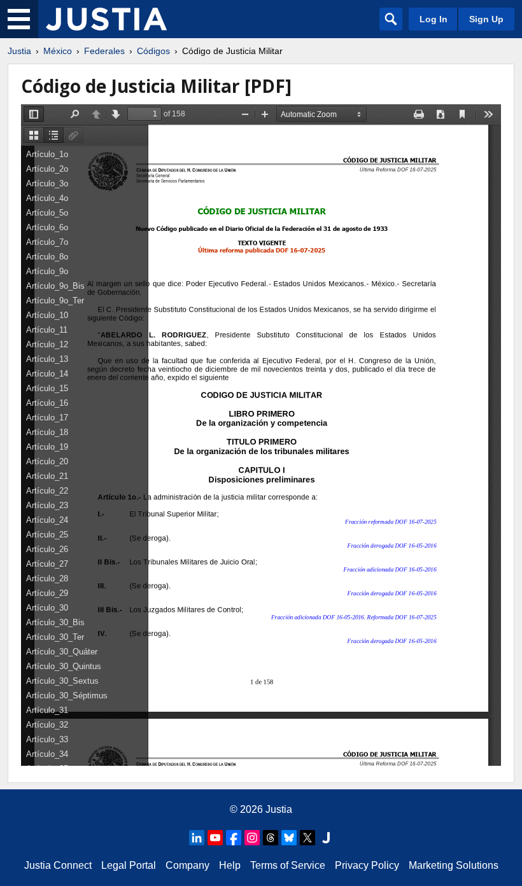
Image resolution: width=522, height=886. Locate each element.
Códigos (153, 51)
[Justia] (106, 19)
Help (230, 865)
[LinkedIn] (196, 837)
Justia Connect (58, 865)
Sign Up (486, 19)
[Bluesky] (289, 837)
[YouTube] (215, 837)
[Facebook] (233, 837)
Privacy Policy (367, 865)
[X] (307, 837)
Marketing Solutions (453, 865)
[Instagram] (252, 837)
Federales (104, 51)
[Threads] (270, 837)
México (57, 51)
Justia (19, 51)
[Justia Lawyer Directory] (326, 837)
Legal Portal (128, 865)
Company (187, 865)
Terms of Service (287, 865)
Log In (434, 19)
